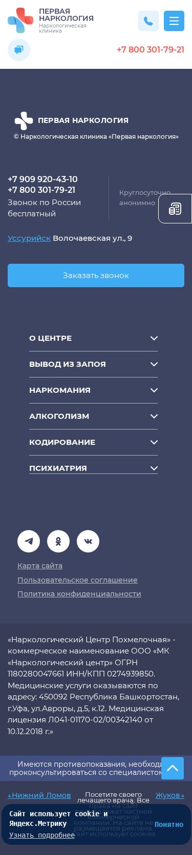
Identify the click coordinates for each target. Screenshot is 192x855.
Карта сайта (39, 565)
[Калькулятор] (175, 208)
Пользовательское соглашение (77, 580)
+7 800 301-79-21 (150, 50)
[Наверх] (172, 768)
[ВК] (58, 541)
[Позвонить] (148, 21)
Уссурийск (29, 238)
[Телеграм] (28, 541)
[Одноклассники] (88, 541)
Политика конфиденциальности (79, 593)
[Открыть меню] (174, 21)
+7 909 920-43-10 (43, 179)
